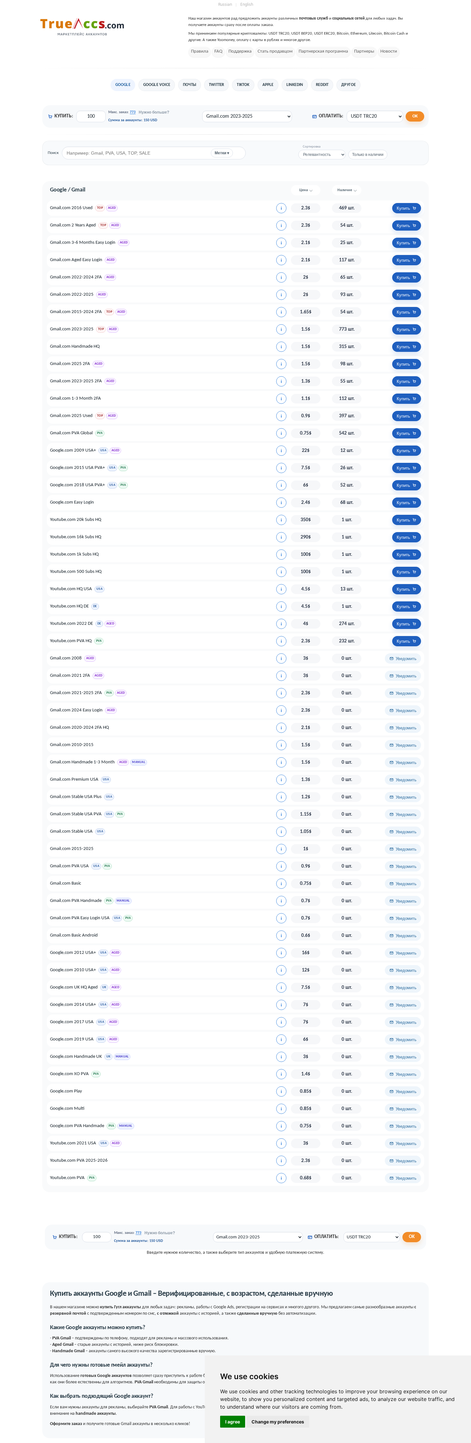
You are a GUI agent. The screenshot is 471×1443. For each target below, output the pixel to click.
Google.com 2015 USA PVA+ (77, 467)
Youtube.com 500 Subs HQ (76, 571)
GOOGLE (122, 85)
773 (133, 112)
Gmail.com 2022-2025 (72, 294)
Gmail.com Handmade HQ (75, 346)
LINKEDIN (294, 85)
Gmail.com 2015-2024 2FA (76, 312)
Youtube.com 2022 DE (71, 623)
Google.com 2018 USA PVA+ (77, 485)
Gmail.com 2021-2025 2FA (76, 693)
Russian (225, 4)
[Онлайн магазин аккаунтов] (82, 35)
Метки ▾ (222, 153)
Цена (303, 190)
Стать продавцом (275, 51)
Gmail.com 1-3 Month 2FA (75, 398)
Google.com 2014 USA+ (73, 1004)
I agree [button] (232, 1421)
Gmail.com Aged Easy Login (76, 260)
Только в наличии (368, 154)
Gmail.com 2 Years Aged (73, 225)
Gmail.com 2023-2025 (72, 329)
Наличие (344, 190)
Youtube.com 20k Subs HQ (75, 519)
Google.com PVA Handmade (77, 1126)
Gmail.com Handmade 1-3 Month (82, 762)
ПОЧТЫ (189, 85)
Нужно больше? (154, 112)
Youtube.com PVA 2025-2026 (79, 1160)
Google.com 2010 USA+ (73, 970)
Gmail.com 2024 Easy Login (76, 710)
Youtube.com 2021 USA (73, 1143)
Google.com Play (66, 1091)
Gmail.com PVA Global (71, 433)
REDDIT (322, 85)
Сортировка (311, 147)
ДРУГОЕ (348, 85)
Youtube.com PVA (67, 1178)
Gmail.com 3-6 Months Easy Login (82, 242)
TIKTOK (243, 85)
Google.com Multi (67, 1108)
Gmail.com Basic (65, 883)
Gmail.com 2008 (66, 658)
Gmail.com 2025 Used (71, 415)
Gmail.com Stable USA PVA (76, 814)
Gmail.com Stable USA (71, 831)
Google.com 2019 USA (72, 1039)
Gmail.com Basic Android (74, 935)
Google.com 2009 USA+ (73, 450)
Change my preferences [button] (278, 1421)
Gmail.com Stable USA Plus (76, 796)
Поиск (53, 153)
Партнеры (364, 51)
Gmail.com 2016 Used (71, 208)
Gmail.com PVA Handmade (76, 900)
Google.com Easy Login (72, 502)
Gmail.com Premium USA (74, 779)
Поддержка (240, 51)
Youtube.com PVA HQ (71, 641)
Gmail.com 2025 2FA (70, 363)
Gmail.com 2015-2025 (72, 848)
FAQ (218, 51)
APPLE (268, 85)
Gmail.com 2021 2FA (70, 675)
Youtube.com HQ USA (71, 589)
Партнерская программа (323, 51)
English (246, 4)
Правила (199, 51)
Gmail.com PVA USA (69, 866)
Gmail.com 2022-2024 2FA (76, 277)
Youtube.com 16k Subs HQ (75, 537)
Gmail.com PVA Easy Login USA (80, 918)
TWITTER (216, 85)
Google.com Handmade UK (76, 1056)
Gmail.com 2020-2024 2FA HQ (79, 727)
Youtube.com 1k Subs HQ (74, 554)
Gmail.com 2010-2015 (72, 745)
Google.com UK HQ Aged (74, 987)
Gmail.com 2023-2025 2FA (76, 381)
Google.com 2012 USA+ (73, 952)
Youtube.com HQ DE (69, 606)
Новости (388, 51)
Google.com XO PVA (69, 1074)
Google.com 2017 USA (72, 1022)
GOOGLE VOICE (156, 85)
